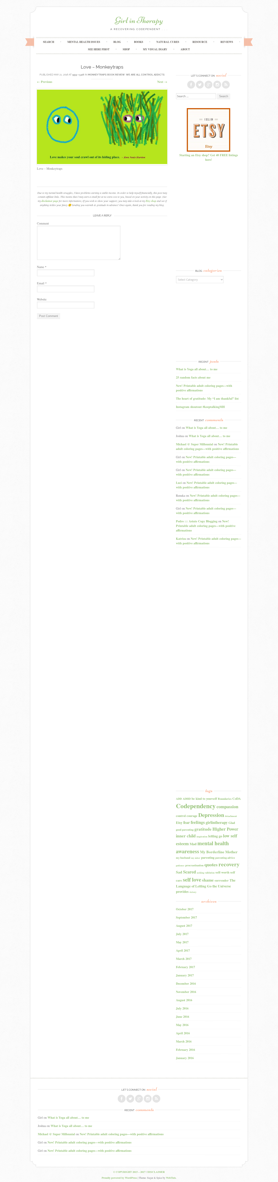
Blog (117, 42)
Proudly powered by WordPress (119, 1178)
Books (138, 42)
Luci (179, 482)
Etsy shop (151, 201)
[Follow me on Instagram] (217, 85)
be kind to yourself (204, 798)
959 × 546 (78, 74)
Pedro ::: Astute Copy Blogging (196, 521)
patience (180, 865)
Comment (43, 223)
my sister (195, 858)
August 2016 (184, 1000)
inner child (186, 836)
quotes (211, 864)
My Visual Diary (155, 49)
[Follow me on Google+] (208, 85)
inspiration (202, 836)
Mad (193, 844)
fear (186, 822)
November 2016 (186, 991)
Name (41, 267)
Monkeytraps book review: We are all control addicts (126, 74)
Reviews (226, 42)
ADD (179, 799)
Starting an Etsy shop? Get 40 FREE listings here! (208, 157)
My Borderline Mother (219, 852)
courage (192, 815)
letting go (215, 836)
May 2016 (182, 1025)
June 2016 (182, 1016)
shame (208, 880)
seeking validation (206, 872)
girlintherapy (217, 822)
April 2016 (183, 1033)
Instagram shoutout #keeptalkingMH (200, 406)
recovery (229, 864)
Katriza (181, 538)
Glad (231, 822)
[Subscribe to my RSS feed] (226, 85)
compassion (227, 806)
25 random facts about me (193, 377)
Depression (211, 815)
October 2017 (185, 909)
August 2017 (184, 925)
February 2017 (185, 967)
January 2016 (185, 1058)
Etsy (179, 822)
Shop (126, 49)
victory (192, 892)
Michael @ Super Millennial (194, 444)
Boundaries (225, 799)
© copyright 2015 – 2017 (129, 1172)
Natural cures (167, 42)
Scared (189, 871)
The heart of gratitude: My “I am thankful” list (207, 398)
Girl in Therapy (139, 20)
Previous (44, 81)
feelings (198, 822)
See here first (98, 49)
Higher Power (225, 829)
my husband (183, 858)
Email (42, 283)
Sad (179, 872)
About (185, 49)
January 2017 (185, 975)
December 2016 (186, 983)
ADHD (187, 799)
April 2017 (183, 950)
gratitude (203, 829)
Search (48, 42)
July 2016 (182, 1008)
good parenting (185, 830)
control (181, 815)
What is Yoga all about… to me (196, 369)
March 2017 (184, 958)
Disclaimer (156, 1172)
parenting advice (225, 858)
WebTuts (171, 1178)
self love (192, 879)
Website (41, 299)
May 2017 (182, 942)
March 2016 (184, 1041)
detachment (231, 816)
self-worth (222, 872)
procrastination (194, 865)
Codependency (196, 805)
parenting (207, 857)
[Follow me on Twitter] (200, 85)
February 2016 (185, 1049)
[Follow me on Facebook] (191, 85)
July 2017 (182, 934)
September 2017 (186, 917)
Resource (199, 42)
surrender (222, 880)
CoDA (236, 798)
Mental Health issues (83, 42)
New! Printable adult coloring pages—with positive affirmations (207, 446)
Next (162, 81)
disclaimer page (49, 201)
